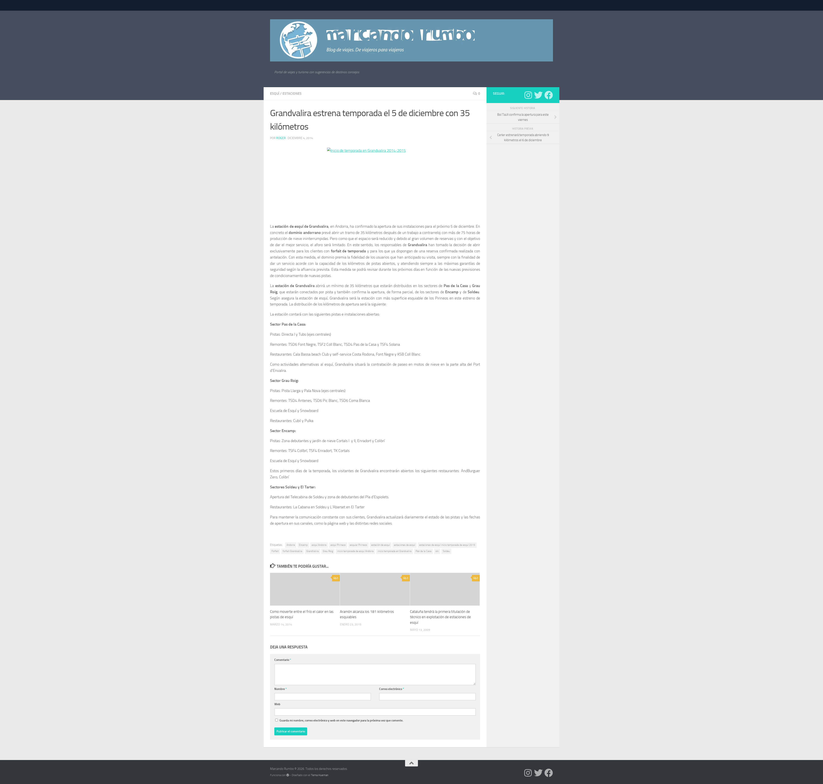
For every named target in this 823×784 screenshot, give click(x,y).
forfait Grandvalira (292, 551)
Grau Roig (328, 551)
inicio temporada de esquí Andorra (355, 551)
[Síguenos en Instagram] (528, 95)
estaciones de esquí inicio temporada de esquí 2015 (447, 544)
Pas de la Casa (423, 551)
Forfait (275, 551)
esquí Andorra (319, 544)
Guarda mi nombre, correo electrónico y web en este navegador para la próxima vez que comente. (341, 720)
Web (277, 704)
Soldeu (446, 551)
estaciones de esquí (404, 544)
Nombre (280, 689)
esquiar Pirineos (358, 544)
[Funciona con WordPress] (287, 775)
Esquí (274, 93)
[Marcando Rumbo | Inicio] (411, 40)
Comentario (282, 660)
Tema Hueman (319, 775)
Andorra (291, 544)
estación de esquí (380, 544)
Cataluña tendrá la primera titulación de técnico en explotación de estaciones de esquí (440, 617)
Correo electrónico (391, 689)
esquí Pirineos (338, 544)
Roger (281, 138)
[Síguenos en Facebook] (548, 95)
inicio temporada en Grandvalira (395, 551)
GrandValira (312, 551)
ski (437, 551)
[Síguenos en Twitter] (538, 95)
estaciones (292, 93)
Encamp (303, 544)
